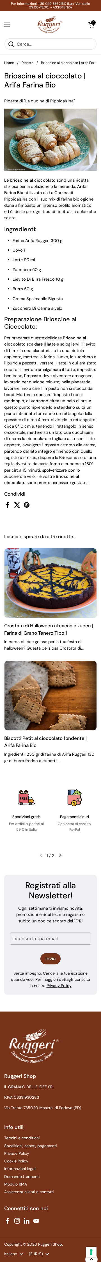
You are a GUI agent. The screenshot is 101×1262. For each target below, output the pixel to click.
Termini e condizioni (22, 1137)
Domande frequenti (22, 1176)
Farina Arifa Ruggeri (32, 240)
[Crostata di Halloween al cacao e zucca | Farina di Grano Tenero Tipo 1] (50, 583)
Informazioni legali (20, 1168)
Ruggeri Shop (50, 1244)
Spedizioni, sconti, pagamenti (30, 1145)
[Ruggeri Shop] (49, 25)
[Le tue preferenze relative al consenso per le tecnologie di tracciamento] (91, 1252)
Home (9, 62)
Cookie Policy (16, 1161)
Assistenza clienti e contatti (29, 1191)
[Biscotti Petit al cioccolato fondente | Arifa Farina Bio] (50, 696)
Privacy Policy (59, 985)
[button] (91, 24)
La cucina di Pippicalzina (49, 101)
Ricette (27, 62)
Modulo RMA (15, 1184)
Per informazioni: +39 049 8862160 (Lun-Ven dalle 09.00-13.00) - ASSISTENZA (50, 5)
